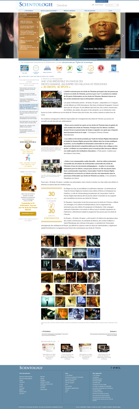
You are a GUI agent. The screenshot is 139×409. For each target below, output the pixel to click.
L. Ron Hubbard (28, 10)
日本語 (21, 386)
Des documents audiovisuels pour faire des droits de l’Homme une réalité (29, 113)
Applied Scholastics (47, 72)
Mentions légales (117, 407)
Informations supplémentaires (72, 388)
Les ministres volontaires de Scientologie (102, 386)
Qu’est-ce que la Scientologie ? (49, 10)
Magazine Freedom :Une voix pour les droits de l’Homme (28, 47)
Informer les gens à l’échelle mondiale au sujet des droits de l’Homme (28, 95)
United (22, 37)
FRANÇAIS (22, 382)
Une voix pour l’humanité (70, 379)
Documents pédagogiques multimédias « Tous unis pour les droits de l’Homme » (28, 100)
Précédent (46, 60)
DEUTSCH (21, 393)
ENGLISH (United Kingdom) (25, 378)
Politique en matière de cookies (94, 407)
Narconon (70, 72)
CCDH (101, 72)
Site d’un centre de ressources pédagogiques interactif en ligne (28, 117)
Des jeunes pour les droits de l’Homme (101, 397)
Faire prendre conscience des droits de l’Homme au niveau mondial (28, 89)
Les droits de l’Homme (90, 73)
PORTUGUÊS (43, 389)
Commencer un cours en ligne (99, 384)
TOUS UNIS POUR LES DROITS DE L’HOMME (42, 76)
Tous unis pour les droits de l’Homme (101, 395)
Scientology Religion (97, 380)
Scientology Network (97, 379)
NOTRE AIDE (25, 76)
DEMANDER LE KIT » (28, 214)
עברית (21, 384)
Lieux (66, 391)
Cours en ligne (68, 386)
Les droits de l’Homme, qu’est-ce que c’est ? (27, 27)
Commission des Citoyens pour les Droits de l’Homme (103, 399)
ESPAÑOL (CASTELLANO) (46, 384)
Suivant (94, 60)
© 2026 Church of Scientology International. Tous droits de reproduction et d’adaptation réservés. (40, 407)
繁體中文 (21, 390)
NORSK (42, 378)
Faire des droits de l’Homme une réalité (26, 22)
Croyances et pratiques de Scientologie (74, 377)
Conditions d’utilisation (107, 407)
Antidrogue (79, 72)
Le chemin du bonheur (36, 73)
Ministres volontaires (69, 10)
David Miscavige (96, 382)
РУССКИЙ (21, 388)
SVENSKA (42, 380)
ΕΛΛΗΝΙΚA (42, 385)
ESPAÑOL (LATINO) (45, 382)
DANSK (21, 380)
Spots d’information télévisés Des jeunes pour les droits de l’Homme (28, 32)
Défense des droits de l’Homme (27, 41)
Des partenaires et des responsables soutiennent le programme (27, 131)
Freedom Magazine (113, 72)
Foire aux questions (90, 10)
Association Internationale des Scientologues (103, 388)
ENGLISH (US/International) (25, 376)
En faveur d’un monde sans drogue (101, 393)
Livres (110, 10)
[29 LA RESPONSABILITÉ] (76, 319)
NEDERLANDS (22, 391)
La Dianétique (96, 377)
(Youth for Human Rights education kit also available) (28, 220)
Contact (67, 390)
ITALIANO (42, 387)
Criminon (59, 72)
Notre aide (24, 73)
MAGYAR (42, 376)
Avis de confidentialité (81, 407)
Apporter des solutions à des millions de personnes (27, 126)
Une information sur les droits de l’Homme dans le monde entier (28, 122)
